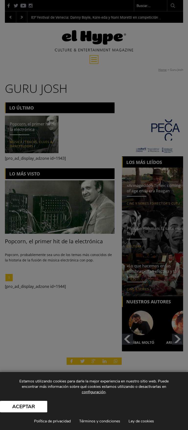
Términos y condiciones (99, 421)
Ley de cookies (141, 421)
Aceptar (23, 406)
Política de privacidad (52, 421)
